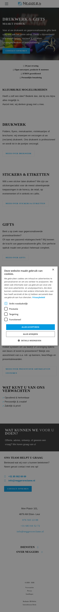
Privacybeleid (38, 297)
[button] (29, 340)
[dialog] (30, 306)
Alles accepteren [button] (30, 327)
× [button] (53, 270)
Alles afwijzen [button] (30, 334)
